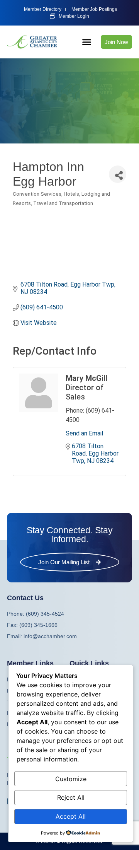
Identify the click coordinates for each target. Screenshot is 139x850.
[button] (87, 42)
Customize (70, 779)
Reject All (71, 797)
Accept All (71, 816)
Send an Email (84, 433)
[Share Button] (117, 174)
